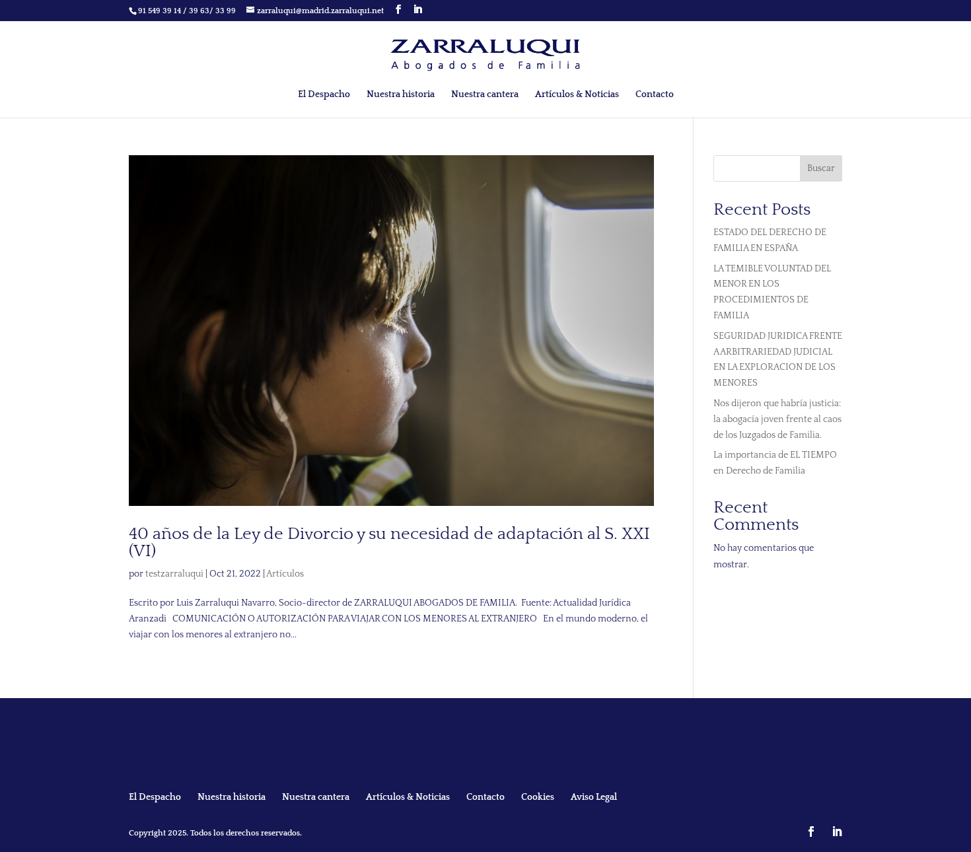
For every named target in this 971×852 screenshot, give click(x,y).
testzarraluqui (174, 574)
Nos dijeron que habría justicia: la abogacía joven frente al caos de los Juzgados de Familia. (777, 419)
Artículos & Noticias (577, 95)
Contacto (654, 95)
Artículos (285, 574)
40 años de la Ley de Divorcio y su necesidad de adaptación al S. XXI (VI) (389, 542)
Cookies (537, 797)
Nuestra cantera (485, 95)
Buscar (821, 168)
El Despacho (324, 95)
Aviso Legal (594, 797)
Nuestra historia (401, 95)
